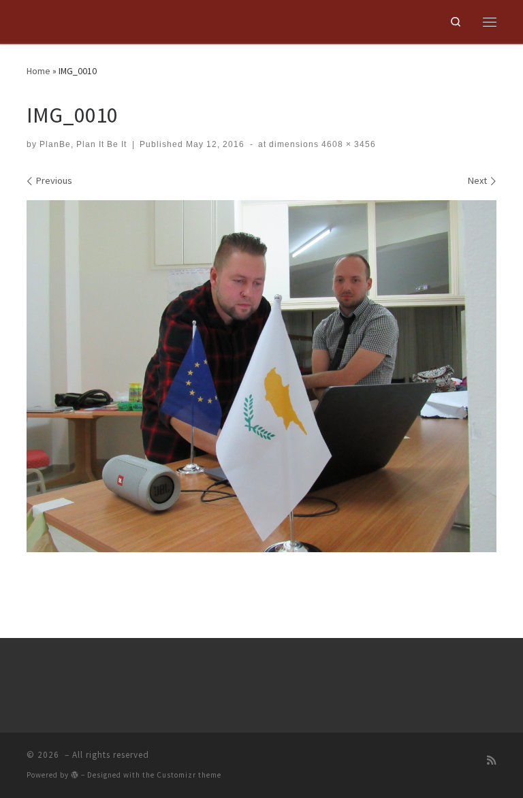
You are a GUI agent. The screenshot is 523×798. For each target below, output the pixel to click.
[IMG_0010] (261, 376)
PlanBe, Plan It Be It (83, 144)
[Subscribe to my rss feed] (491, 760)
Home (38, 71)
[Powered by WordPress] (75, 774)
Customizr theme (189, 775)
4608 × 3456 (347, 144)
